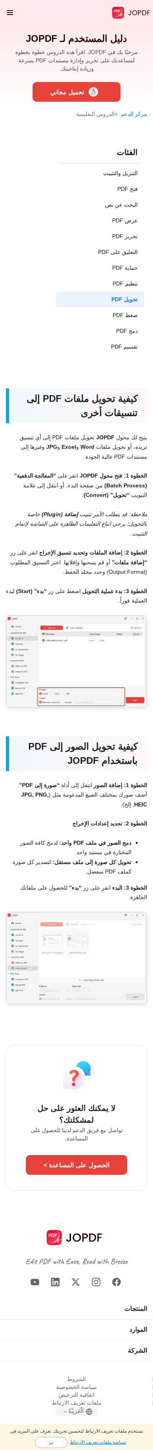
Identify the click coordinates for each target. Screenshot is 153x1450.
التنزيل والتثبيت (120, 173)
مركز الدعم (134, 113)
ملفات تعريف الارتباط (77, 1403)
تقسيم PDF (124, 346)
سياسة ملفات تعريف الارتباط (98, 1442)
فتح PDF (127, 188)
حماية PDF (125, 267)
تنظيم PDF (125, 283)
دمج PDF (127, 330)
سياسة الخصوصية (76, 1387)
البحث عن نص (121, 204)
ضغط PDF (125, 315)
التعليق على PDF (118, 251)
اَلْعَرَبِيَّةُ (76, 1411)
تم (51, 1442)
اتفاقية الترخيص (76, 1395)
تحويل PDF (124, 299)
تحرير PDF (125, 236)
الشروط (76, 1379)
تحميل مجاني (67, 92)
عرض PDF (125, 220)
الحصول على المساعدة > (76, 1165)
